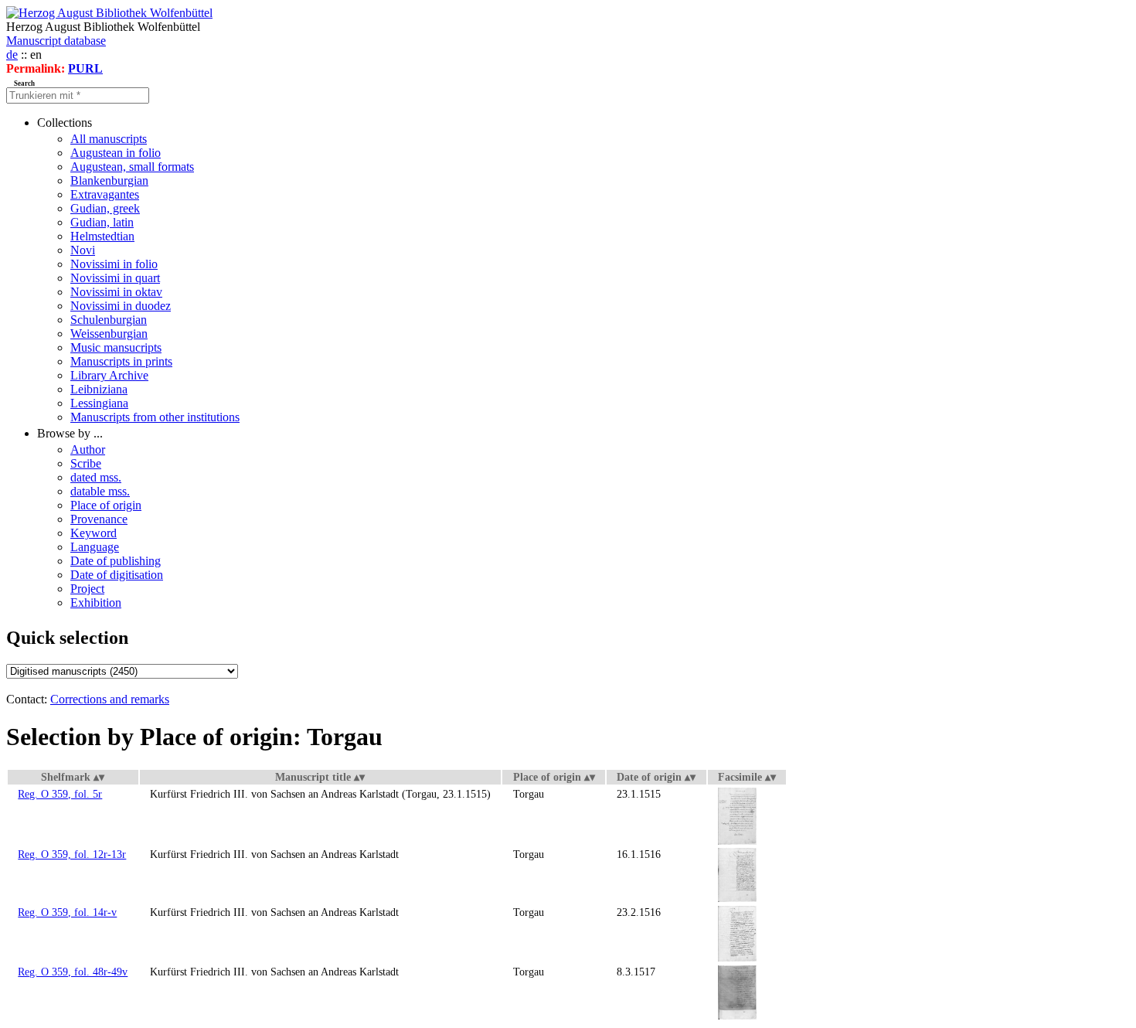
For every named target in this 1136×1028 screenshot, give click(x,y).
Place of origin (105, 505)
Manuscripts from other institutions (155, 417)
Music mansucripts (116, 347)
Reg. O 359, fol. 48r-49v (73, 971)
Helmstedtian (102, 236)
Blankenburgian (109, 180)
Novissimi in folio (114, 264)
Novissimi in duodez (120, 305)
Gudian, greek (105, 208)
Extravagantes (104, 194)
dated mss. (95, 477)
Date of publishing (115, 560)
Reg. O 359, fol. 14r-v (67, 912)
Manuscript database (56, 40)
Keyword (93, 533)
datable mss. (100, 491)
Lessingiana (99, 403)
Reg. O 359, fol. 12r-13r (72, 854)
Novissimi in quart (115, 277)
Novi (82, 250)
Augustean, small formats (132, 166)
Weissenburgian (109, 333)
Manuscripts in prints (121, 361)
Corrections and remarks (109, 699)
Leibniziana (99, 389)
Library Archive (109, 375)
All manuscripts (108, 138)
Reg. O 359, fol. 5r (60, 794)
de (12, 54)
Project (87, 588)
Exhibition (95, 602)
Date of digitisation (116, 574)
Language (94, 546)
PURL (85, 68)
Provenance (99, 519)
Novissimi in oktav (116, 291)
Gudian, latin (102, 222)
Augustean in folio (115, 152)
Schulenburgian (108, 319)
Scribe (85, 463)
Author (87, 449)
